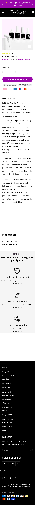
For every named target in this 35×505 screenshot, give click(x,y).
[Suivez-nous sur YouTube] (13, 463)
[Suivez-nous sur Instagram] (9, 463)
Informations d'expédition (7, 421)
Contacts (6, 388)
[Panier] (32, 12)
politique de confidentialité (8, 393)
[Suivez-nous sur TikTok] (17, 463)
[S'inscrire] (30, 450)
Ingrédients (9, 235)
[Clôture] (7, 12)
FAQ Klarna (7, 415)
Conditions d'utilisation (7, 401)
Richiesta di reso (7, 428)
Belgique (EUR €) (10, 478)
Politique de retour (7, 409)
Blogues (5, 372)
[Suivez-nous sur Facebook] (4, 463)
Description (9, 98)
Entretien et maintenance (10, 243)
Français (24, 478)
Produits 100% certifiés (8, 377)
